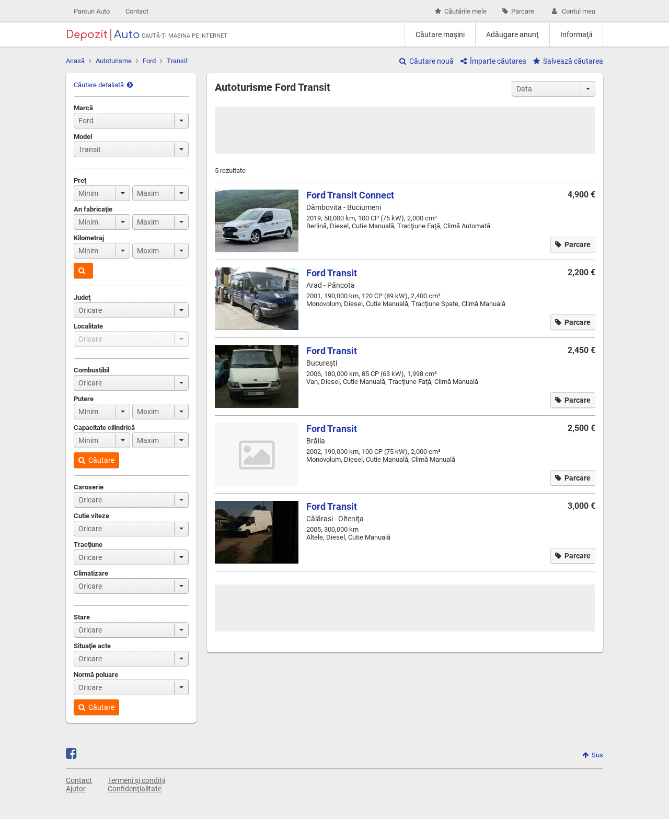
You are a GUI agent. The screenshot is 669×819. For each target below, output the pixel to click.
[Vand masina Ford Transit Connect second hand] (256, 221)
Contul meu (578, 11)
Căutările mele (465, 11)
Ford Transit (331, 272)
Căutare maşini (440, 34)
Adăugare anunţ (512, 34)
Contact (136, 11)
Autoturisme (114, 61)
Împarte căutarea (498, 61)
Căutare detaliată (99, 85)
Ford (149, 61)
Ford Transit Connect (350, 195)
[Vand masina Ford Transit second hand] (256, 298)
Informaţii (576, 34)
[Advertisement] (405, 130)
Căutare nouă (431, 61)
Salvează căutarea (573, 61)
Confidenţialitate (135, 789)
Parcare (522, 11)
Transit (177, 61)
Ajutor (76, 789)
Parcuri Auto (92, 11)
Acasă (75, 61)
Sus (597, 755)
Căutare (101, 460)
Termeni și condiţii (136, 780)
